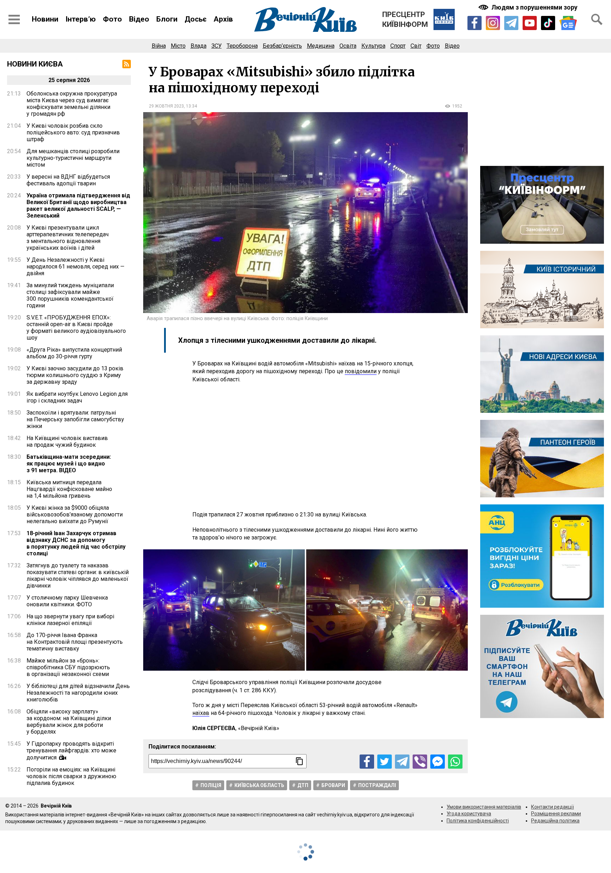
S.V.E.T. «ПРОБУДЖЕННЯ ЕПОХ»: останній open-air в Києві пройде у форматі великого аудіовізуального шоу (76, 327)
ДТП (302, 785)
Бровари (333, 785)
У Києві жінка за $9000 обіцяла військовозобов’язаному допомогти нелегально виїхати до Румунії (75, 514)
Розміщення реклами (556, 813)
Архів (223, 19)
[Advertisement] (305, 447)
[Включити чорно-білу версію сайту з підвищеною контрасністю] (529, 7)
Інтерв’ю (80, 19)
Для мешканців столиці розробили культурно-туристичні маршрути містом (73, 158)
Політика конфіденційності (478, 820)
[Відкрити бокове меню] (14, 19)
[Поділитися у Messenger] (437, 762)
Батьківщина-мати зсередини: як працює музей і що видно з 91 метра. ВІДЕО (69, 463)
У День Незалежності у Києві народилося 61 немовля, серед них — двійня (75, 266)
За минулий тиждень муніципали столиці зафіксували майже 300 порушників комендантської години (70, 295)
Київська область (259, 785)
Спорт (398, 45)
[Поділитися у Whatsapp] (455, 762)
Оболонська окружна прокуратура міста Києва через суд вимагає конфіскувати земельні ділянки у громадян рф (72, 103)
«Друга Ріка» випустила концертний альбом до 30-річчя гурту (74, 353)
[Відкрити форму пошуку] (597, 19)
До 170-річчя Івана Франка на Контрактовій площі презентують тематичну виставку (75, 642)
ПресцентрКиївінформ (405, 19)
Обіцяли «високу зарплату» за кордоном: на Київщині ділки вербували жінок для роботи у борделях (69, 721)
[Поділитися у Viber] (420, 762)
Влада (198, 45)
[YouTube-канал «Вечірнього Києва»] (530, 23)
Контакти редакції (552, 807)
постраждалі (377, 785)
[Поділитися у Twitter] (384, 762)
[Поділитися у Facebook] (367, 762)
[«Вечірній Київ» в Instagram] (493, 23)
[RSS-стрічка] (126, 64)
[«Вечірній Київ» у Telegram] (511, 23)
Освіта (347, 45)
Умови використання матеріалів (484, 807)
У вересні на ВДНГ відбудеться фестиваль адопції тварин (68, 180)
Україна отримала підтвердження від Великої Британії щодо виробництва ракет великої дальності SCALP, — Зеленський (78, 205)
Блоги (167, 19)
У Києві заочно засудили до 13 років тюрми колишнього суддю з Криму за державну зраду (75, 375)
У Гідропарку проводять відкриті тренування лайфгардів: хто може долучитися (71, 750)
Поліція (210, 785)
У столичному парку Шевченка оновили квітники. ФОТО (67, 601)
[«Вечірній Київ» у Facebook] (474, 23)
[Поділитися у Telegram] (402, 762)
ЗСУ (216, 45)
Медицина (320, 45)
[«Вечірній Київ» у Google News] (568, 23)
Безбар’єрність (282, 45)
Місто (178, 45)
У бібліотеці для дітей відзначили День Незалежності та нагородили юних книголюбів (78, 693)
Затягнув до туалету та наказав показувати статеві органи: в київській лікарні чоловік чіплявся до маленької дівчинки (78, 575)
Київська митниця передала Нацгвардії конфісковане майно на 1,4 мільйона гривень (69, 489)
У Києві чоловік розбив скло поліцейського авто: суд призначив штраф (73, 132)
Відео (139, 19)
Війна (159, 45)
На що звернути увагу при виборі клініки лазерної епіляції (70, 619)
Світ (416, 45)
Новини (45, 19)
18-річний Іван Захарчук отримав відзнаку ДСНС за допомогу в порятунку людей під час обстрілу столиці (76, 543)
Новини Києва (35, 64)
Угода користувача (469, 813)
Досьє (195, 19)
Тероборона (242, 45)
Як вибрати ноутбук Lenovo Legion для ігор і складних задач (77, 397)
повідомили (361, 371)
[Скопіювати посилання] (299, 761)
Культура (373, 45)
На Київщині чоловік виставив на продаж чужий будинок (67, 441)
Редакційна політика (555, 820)
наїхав (200, 713)
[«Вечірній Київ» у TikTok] (548, 23)
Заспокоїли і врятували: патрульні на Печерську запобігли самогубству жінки (75, 419)
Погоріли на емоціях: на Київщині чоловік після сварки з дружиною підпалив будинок (71, 776)
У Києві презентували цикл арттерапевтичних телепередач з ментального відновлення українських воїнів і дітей (68, 237)
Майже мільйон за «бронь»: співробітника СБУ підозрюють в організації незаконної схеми (68, 667)
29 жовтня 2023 (166, 106)
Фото (112, 19)
